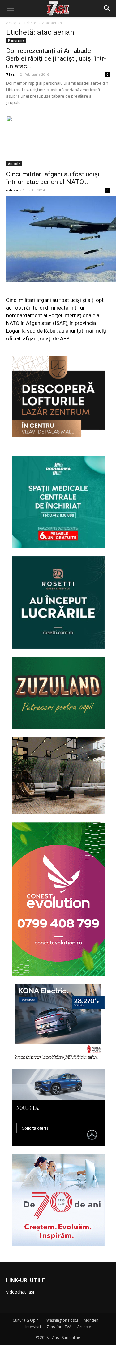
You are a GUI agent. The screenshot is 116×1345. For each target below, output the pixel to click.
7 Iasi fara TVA (59, 1326)
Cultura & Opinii (27, 1320)
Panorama (16, 40)
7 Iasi (11, 74)
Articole (14, 164)
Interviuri (33, 1326)
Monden (91, 1320)
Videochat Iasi (20, 1292)
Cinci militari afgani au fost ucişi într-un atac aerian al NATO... (53, 178)
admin (12, 190)
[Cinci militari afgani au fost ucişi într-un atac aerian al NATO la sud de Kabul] (58, 141)
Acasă (11, 23)
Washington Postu (62, 1320)
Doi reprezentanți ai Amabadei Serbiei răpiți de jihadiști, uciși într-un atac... (56, 58)
